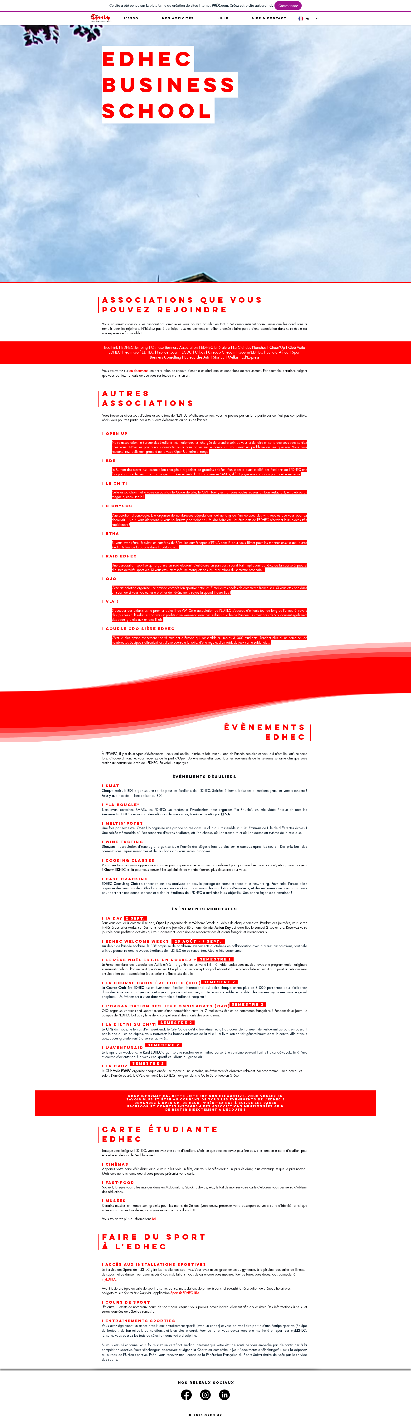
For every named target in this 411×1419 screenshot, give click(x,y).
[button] (131, 18)
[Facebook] (186, 1394)
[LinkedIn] (224, 1394)
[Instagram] (205, 1394)
